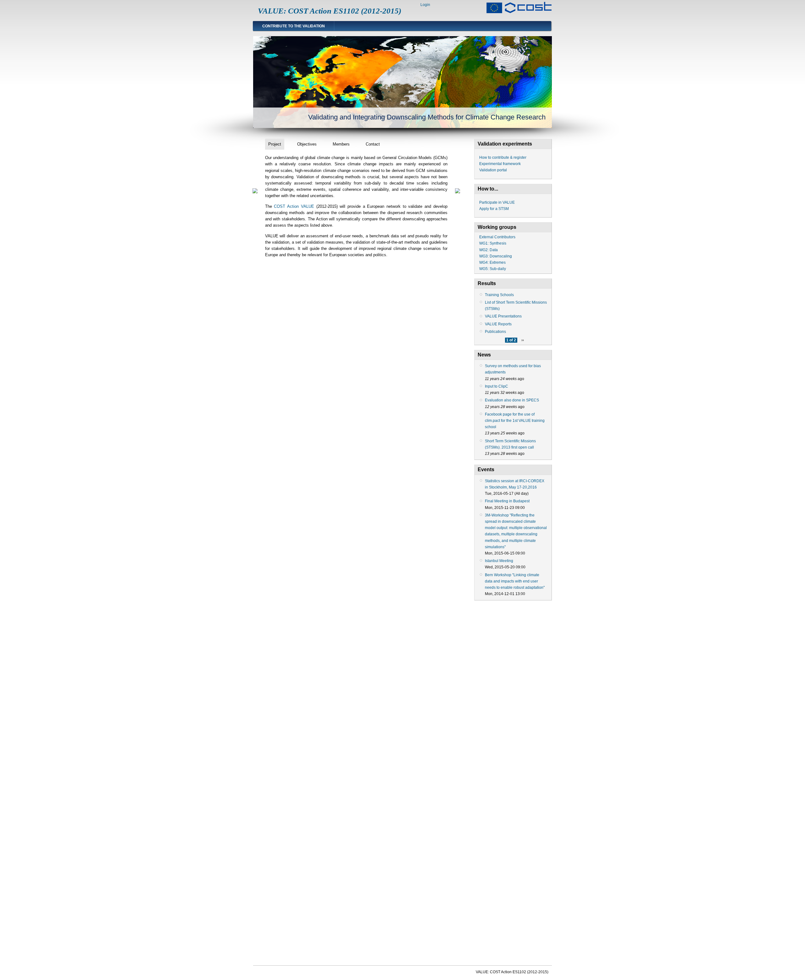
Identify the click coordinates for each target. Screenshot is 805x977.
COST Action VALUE (294, 206)
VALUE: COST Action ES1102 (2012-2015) (329, 11)
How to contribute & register (502, 157)
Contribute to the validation (293, 26)
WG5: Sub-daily (492, 269)
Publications (495, 331)
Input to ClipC (496, 386)
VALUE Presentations (503, 316)
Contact (373, 144)
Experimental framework (500, 164)
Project (274, 144)
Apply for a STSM (494, 209)
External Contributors (497, 237)
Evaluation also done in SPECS (512, 400)
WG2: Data (488, 250)
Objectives (307, 144)
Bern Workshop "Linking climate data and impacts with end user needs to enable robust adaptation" (515, 581)
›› (522, 340)
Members (341, 144)
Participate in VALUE (497, 202)
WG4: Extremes (492, 262)
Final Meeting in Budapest (507, 501)
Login (425, 5)
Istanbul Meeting (499, 561)
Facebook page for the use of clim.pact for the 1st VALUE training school (515, 420)
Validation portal (493, 170)
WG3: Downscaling (495, 256)
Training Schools (499, 295)
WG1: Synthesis (492, 243)
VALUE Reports (498, 324)
